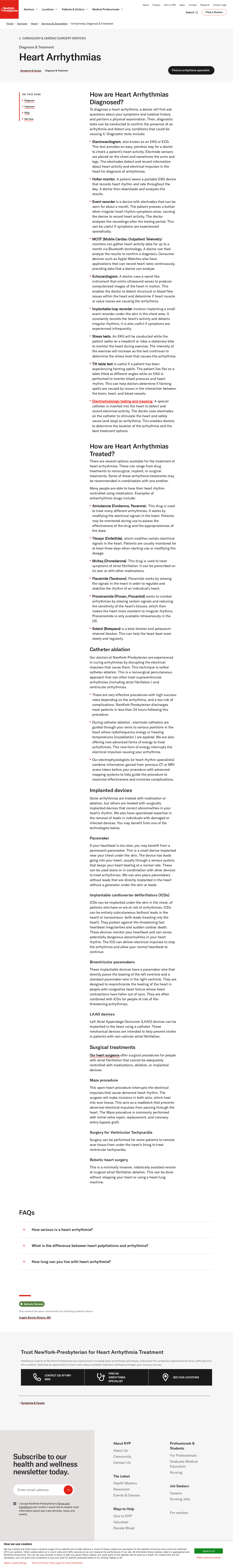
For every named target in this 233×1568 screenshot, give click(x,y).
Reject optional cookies (209, 1557)
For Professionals (183, 1455)
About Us (120, 1450)
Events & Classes (126, 1495)
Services (22, 23)
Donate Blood (123, 1528)
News (182, 4)
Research (205, 4)
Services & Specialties (54, 23)
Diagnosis (29, 100)
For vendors (179, 1512)
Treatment (29, 106)
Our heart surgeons (105, 1055)
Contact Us (122, 1462)
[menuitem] (58, 1377)
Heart (34, 23)
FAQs (27, 112)
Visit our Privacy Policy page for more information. (57, 1563)
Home (9, 23)
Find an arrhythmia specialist (191, 70)
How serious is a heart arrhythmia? (62, 1229)
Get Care (28, 119)
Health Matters (125, 1483)
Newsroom (121, 1489)
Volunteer (120, 1522)
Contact (193, 4)
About (146, 4)
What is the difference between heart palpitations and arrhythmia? (90, 1245)
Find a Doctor (214, 12)
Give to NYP (170, 4)
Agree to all (208, 1551)
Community (122, 1456)
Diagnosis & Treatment (56, 70)
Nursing (176, 1472)
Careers (156, 4)
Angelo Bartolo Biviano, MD (35, 1317)
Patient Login (220, 4)
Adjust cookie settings (15, 1563)
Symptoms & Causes (30, 70)
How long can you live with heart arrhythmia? (71, 1261)
